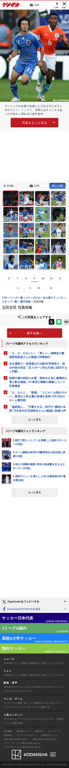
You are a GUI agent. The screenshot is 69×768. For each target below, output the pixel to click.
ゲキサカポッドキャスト (21, 691)
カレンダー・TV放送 (53, 719)
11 (51, 278)
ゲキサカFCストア (12, 719)
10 (43, 278)
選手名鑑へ (34, 333)
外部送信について (49, 735)
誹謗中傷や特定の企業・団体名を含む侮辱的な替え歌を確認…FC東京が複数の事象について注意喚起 (38, 381)
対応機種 (8, 731)
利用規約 (8, 735)
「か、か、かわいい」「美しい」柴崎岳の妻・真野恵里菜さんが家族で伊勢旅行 (38, 355)
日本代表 (8, 663)
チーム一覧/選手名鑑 (13, 723)
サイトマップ (54, 731)
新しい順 (57, 185)
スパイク (60, 663)
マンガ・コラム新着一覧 (15, 703)
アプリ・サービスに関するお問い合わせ (22, 743)
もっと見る (34, 419)
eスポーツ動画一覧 (40, 707)
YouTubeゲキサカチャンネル (17, 687)
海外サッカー (47, 663)
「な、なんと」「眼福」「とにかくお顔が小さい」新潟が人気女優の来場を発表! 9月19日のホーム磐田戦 (38, 396)
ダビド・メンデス (21, 109)
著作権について (23, 731)
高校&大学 (34, 663)
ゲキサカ (11, 5)
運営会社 (39, 731)
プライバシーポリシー (26, 735)
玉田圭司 (46, 106)
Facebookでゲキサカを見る (23, 609)
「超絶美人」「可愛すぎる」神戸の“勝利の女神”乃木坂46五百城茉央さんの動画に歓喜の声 (37, 408)
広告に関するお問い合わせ (16, 739)
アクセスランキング (32, 719)
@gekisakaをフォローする (23, 601)
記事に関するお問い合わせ (45, 739)
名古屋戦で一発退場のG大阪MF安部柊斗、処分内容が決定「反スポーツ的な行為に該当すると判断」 (38, 367)
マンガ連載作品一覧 (38, 703)
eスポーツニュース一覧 (19, 707)
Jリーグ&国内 (20, 663)
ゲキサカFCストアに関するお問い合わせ (22, 747)
